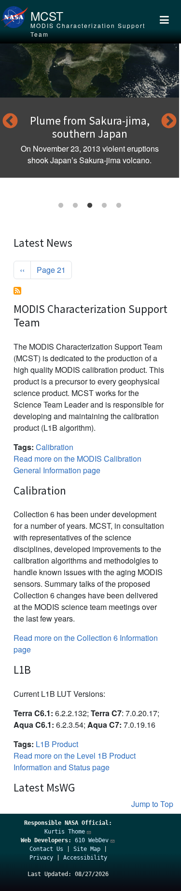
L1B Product (57, 744)
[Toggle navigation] (164, 22)
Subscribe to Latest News (17, 291)
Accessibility (85, 857)
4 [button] (104, 206)
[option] (89, 110)
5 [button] (119, 206)
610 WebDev (92, 840)
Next (169, 122)
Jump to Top (152, 803)
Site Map (86, 849)
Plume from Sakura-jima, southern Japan (90, 127)
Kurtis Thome (64, 831)
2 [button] (75, 206)
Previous (10, 122)
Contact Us (46, 849)
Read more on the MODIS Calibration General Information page (77, 464)
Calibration (54, 447)
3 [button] (90, 206)
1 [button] (61, 206)
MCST (46, 15)
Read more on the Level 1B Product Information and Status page (75, 761)
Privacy (41, 857)
